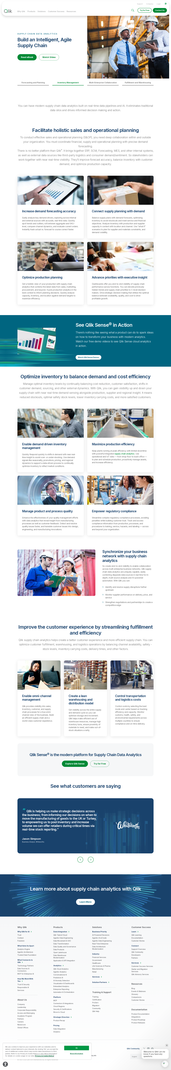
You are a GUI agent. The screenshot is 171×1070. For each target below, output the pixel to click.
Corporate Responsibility (26, 1010)
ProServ (95, 1003)
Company (149, 4)
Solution (99, 982)
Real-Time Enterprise (100, 944)
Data (60, 932)
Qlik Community (137, 952)
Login (159, 4)
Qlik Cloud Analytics (61, 969)
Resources (71, 11)
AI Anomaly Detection (61, 981)
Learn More (85, 902)
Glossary (134, 994)
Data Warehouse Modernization (59, 956)
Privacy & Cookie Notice (44, 1056)
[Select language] (165, 3)
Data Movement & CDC (62, 941)
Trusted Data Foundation (26, 955)
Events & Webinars (138, 991)
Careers (20, 1022)
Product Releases (138, 1023)
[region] (47, 1051)
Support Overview (138, 949)
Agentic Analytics (59, 972)
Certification (96, 1000)
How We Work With (25, 980)
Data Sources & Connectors (23, 970)
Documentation (137, 938)
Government (97, 960)
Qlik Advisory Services (140, 974)
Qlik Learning (136, 935)
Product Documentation (140, 1014)
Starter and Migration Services (139, 970)
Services (20, 990)
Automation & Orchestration (63, 992)
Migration (95, 1005)
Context (20, 938)
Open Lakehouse (60, 952)
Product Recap (59, 1020)
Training (95, 997)
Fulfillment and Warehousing (138, 82)
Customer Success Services (142, 966)
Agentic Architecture (25, 952)
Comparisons (136, 997)
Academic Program (24, 1016)
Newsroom (21, 1025)
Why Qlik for (23, 932)
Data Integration (59, 1029)
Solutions (42, 11)
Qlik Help (95, 1011)
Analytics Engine (23, 949)
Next (91, 860)
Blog (133, 988)
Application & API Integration (64, 961)
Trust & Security (23, 984)
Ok (76, 1048)
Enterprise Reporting (61, 989)
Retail (94, 972)
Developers (136, 955)
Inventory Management (68, 82)
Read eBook (27, 57)
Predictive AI (58, 978)
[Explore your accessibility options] (5, 1064)
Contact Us (160, 10)
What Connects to (25, 961)
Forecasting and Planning (33, 82)
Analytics (56, 1032)
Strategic (61, 1017)
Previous (80, 860)
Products (31, 11)
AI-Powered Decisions (100, 935)
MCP (55, 1000)
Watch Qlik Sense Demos (88, 357)
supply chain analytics (124, 453)
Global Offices (22, 1028)
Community (96, 1008)
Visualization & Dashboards (63, 983)
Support (140, 4)
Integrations (135, 1017)
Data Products (58, 949)
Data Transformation (61, 944)
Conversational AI (60, 975)
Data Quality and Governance (64, 947)
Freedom (20, 941)
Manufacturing (97, 969)
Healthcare (96, 963)
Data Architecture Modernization (99, 948)
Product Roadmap (138, 1020)
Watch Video (49, 57)
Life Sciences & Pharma (101, 966)
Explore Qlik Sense (74, 763)
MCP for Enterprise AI (25, 974)
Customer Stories (138, 941)
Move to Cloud (59, 1012)
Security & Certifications (62, 1009)
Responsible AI (23, 987)
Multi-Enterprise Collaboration (103, 82)
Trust (19, 935)
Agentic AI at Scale (99, 938)
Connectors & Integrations (63, 1003)
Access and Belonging (26, 1013)
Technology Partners (25, 966)
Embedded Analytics (61, 986)
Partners (20, 1019)
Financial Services (99, 957)
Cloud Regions (59, 1006)
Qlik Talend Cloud (60, 935)
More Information (76, 1053)
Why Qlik (21, 11)
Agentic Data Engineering (63, 938)
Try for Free (144, 10)
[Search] (133, 10)
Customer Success (56, 11)
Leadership (21, 1007)
